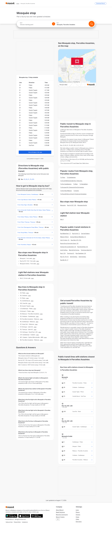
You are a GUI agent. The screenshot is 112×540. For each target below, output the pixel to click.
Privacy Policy (17, 522)
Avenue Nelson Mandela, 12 (78, 237)
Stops (77, 517)
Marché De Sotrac (74, 250)
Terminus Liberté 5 (86, 250)
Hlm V (62, 219)
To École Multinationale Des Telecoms (71, 180)
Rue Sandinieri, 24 (81, 253)
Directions (79, 521)
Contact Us (25, 522)
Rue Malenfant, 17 (65, 233)
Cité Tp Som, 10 (64, 240)
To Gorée (76, 190)
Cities (77, 519)
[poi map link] (77, 68)
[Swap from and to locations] (53, 23)
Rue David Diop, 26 (82, 246)
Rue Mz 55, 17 (64, 260)
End (58, 22)
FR (58, 519)
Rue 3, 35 (62, 253)
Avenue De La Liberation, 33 (68, 246)
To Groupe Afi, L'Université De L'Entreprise (72, 187)
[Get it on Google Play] (11, 516)
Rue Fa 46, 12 (76, 233)
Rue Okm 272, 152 (76, 240)
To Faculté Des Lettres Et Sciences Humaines (73, 194)
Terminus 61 (70, 253)
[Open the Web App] (37, 516)
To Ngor (75, 184)
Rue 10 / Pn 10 (64, 256)
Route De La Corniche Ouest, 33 (69, 243)
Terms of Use (9, 522)
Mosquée (63, 205)
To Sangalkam (84, 184)
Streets (78, 514)
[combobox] (35, 25)
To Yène (62, 177)
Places (78, 512)
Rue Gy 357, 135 (71, 205)
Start (21, 22)
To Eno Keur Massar (66, 190)
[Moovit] (10, 3)
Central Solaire (85, 233)
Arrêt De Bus (63, 250)
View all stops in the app (35, 152)
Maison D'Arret (64, 237)
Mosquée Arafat (82, 205)
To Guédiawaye (71, 177)
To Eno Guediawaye (65, 184)
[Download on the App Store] (24, 516)
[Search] (92, 24)
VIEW (34, 258)
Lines (77, 510)
